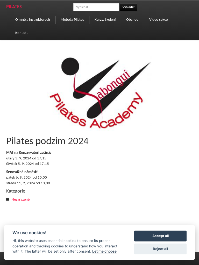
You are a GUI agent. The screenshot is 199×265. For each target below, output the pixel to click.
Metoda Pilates (72, 20)
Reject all (160, 249)
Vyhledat (128, 7)
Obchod (132, 20)
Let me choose (104, 251)
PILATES (14, 6)
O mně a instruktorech (32, 20)
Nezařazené (20, 200)
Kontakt (21, 33)
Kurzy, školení (105, 20)
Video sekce (158, 20)
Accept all (160, 236)
